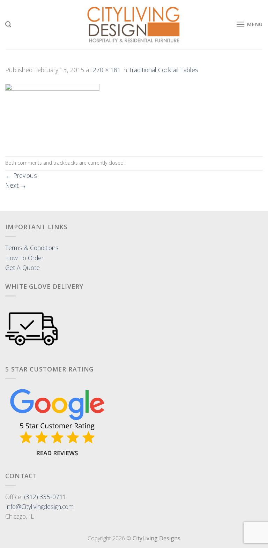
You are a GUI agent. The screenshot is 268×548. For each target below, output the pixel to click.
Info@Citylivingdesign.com (39, 506)
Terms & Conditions (32, 247)
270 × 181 (107, 70)
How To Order (24, 258)
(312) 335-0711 (45, 497)
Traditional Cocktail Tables (163, 70)
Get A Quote (22, 267)
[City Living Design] (134, 24)
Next (16, 185)
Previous (21, 175)
